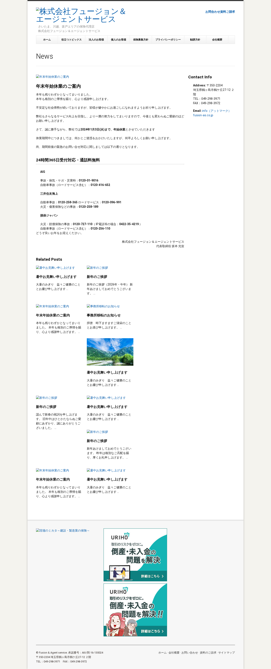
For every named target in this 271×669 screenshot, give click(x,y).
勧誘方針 (195, 39)
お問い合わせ (189, 652)
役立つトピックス (71, 39)
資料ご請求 (227, 11)
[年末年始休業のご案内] (59, 306)
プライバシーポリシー (168, 39)
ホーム (47, 39)
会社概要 (217, 39)
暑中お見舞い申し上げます (56, 277)
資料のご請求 (208, 652)
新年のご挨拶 (97, 277)
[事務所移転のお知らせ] (110, 306)
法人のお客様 (96, 39)
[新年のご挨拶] (110, 268)
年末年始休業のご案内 (53, 315)
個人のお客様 (118, 39)
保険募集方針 (140, 39)
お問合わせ (212, 11)
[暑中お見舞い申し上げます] (59, 268)
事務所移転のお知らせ (104, 315)
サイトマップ (226, 652)
